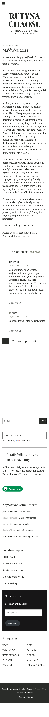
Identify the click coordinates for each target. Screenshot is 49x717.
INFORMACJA (9, 556)
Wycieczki (7, 665)
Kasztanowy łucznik (28, 536)
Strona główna (26, 697)
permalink (23, 236)
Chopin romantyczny (13, 576)
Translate (25, 440)
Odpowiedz (15, 302)
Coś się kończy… (10, 583)
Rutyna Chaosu (24, 20)
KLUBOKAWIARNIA (12, 655)
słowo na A (32, 660)
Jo (3, 45)
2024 (33, 232)
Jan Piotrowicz (9, 511)
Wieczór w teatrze (27, 517)
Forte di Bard (25, 511)
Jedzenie (31, 650)
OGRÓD (31, 655)
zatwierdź (12, 623)
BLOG (19, 45)
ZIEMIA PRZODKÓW (37, 665)
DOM (29, 645)
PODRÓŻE (7, 660)
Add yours (35, 251)
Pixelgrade (27, 692)
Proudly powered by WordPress (17, 689)
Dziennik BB (8, 650)
